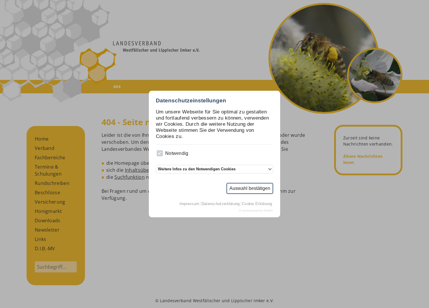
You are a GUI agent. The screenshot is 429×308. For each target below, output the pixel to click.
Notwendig (177, 153)
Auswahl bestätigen (249, 188)
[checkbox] (160, 153)
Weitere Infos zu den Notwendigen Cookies (197, 169)
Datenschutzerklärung (220, 204)
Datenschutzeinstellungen (191, 100)
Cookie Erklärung (257, 204)
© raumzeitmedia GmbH (256, 210)
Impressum (189, 204)
